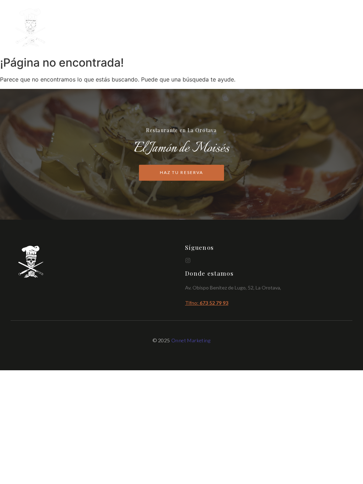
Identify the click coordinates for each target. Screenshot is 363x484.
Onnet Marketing (190, 340)
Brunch (304, 28)
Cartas (274, 28)
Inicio (246, 28)
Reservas (337, 28)
